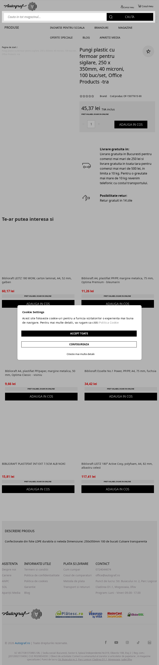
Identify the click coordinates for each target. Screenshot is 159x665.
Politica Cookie (109, 322)
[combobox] (78, 17)
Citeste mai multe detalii (80, 354)
